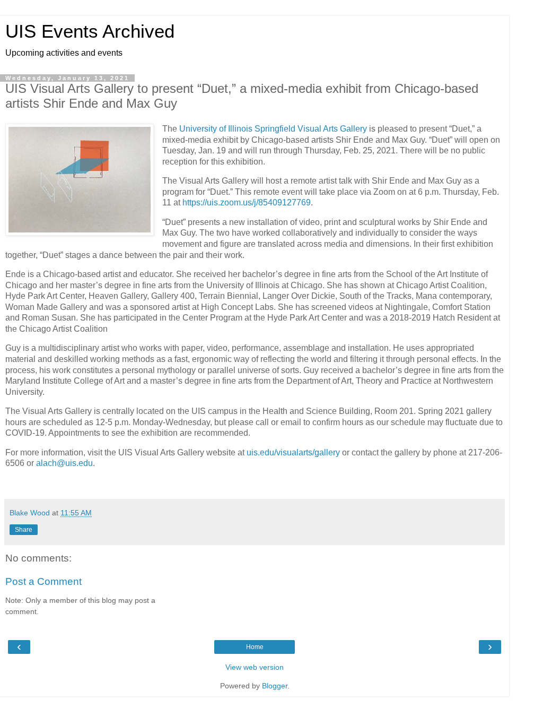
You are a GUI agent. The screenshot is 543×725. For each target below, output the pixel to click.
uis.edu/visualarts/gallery (293, 452)
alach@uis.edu (64, 463)
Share (23, 529)
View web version (254, 667)
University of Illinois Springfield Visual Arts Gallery (273, 128)
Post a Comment (43, 581)
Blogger (274, 685)
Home (255, 647)
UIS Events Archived (89, 31)
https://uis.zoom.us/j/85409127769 (246, 202)
